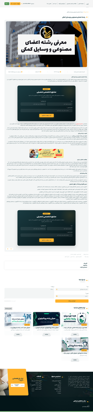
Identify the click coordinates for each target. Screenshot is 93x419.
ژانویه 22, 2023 (57, 72)
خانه (88, 12)
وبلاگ (84, 12)
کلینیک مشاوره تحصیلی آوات (79, 72)
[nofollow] (27, 3)
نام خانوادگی (43, 101)
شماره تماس (70, 107)
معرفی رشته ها (73, 254)
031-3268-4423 (85, 406)
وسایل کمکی (67, 256)
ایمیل (87, 293)
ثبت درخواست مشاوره (46, 115)
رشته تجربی (72, 256)
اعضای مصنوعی (79, 123)
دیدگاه (52, 286)
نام (71, 101)
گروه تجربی (79, 254)
